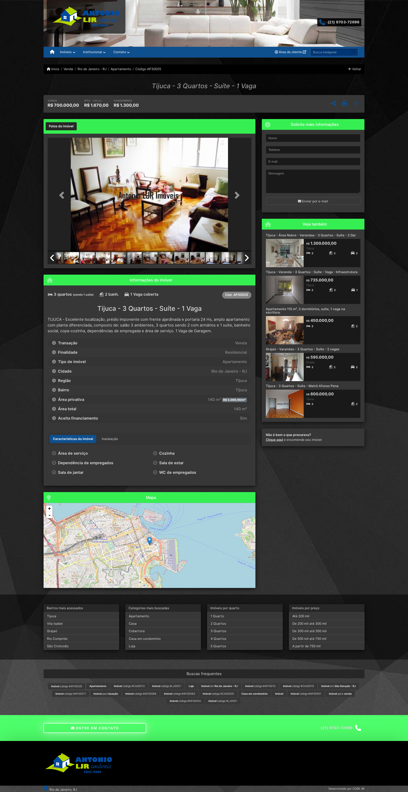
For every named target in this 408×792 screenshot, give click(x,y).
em (219, 686)
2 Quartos (218, 624)
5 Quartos (218, 646)
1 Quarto (217, 616)
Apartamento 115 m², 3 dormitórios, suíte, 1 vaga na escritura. (305, 311)
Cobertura (137, 631)
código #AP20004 (185, 701)
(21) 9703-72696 (344, 22)
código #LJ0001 (222, 701)
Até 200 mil (300, 616)
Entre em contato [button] (97, 728)
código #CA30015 (298, 686)
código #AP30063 (179, 693)
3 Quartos (218, 631)
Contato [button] (119, 52)
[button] (63, 195)
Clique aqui (274, 440)
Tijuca (51, 616)
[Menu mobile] (52, 52)
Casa (133, 624)
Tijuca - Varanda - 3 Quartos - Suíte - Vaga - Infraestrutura (312, 272)
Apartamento (121, 69)
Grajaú (52, 631)
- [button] (49, 515)
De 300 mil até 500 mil (309, 631)
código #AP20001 (306, 693)
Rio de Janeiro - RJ (92, 69)
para (106, 693)
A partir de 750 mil (306, 646)
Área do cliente (290, 52)
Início (54, 69)
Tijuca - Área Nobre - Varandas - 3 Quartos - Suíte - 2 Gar (311, 235)
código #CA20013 (129, 686)
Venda (68, 69)
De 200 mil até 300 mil (309, 624)
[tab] (61, 126)
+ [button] (49, 508)
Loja (132, 646)
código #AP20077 (70, 693)
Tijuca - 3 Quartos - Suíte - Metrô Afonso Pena (302, 386)
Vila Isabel (55, 624)
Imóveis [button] (66, 52)
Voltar (356, 69)
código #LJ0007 (166, 686)
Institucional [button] (92, 52)
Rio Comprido (57, 639)
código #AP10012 (260, 686)
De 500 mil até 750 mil (309, 639)
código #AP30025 (66, 686)
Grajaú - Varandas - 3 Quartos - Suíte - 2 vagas (302, 349)
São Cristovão (58, 646)
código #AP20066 (140, 693)
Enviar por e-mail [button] (314, 201)
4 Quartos (218, 639)
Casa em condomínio (145, 639)
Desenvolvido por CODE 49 (346, 788)
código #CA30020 (218, 693)
